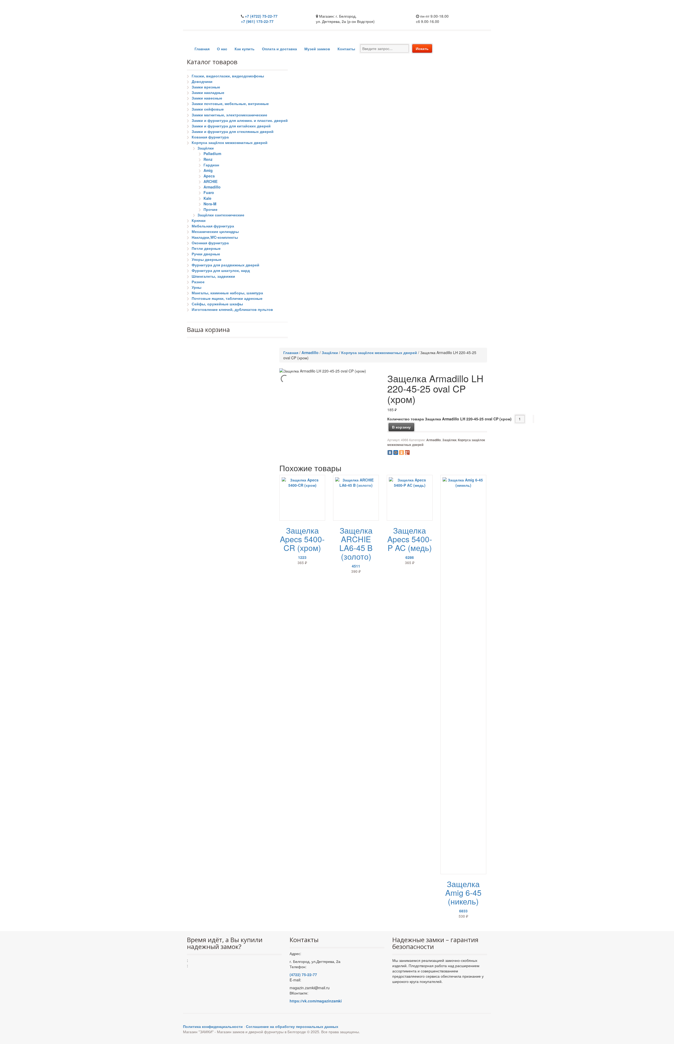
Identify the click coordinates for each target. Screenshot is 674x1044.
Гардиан (211, 164)
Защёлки (205, 148)
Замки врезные (206, 87)
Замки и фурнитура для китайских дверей (231, 125)
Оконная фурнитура (210, 242)
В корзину (401, 427)
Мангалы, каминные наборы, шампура (227, 292)
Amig (208, 170)
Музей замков (317, 48)
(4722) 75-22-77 (303, 974)
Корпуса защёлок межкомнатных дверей (229, 142)
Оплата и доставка (279, 48)
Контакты (346, 48)
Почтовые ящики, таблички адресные (227, 298)
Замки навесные (207, 98)
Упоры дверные (206, 259)
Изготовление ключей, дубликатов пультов (232, 309)
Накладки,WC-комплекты (215, 237)
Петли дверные (206, 248)
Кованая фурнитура (210, 137)
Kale (207, 198)
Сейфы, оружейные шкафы (217, 303)
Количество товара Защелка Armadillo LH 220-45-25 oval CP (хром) (449, 418)
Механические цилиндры (215, 231)
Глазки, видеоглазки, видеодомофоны (228, 75)
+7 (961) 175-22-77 (257, 21)
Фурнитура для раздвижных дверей (225, 264)
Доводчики (202, 81)
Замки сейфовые (208, 109)
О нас (222, 48)
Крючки (199, 220)
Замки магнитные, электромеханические (229, 114)
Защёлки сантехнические (220, 214)
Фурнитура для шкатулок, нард (221, 270)
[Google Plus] (407, 452)
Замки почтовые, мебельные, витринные (230, 103)
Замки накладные (208, 92)
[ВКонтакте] (390, 452)
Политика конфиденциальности (213, 1026)
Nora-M (210, 203)
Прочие (210, 209)
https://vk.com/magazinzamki (316, 1000)
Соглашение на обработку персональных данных (292, 1026)
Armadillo (212, 187)
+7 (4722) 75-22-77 (261, 16)
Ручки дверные (206, 253)
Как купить (245, 48)
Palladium (212, 153)
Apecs (209, 175)
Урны (196, 287)
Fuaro (209, 192)
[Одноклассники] (401, 452)
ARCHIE (210, 181)
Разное (198, 281)
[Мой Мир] (395, 452)
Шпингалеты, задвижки (213, 276)
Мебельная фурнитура (213, 225)
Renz (208, 159)
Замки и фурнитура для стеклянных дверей (233, 131)
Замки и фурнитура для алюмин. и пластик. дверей (240, 120)
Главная (202, 48)
